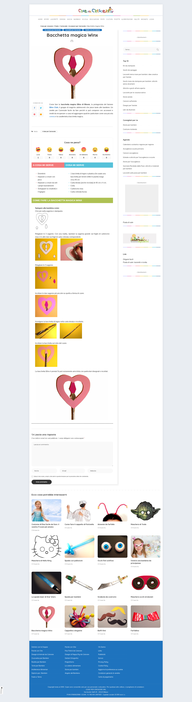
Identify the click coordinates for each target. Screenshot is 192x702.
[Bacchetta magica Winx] (46, 616)
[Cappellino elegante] (79, 616)
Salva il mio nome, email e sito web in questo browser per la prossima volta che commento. (61, 476)
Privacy (1, 691)
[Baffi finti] (112, 616)
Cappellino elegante (73, 630)
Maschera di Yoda (138, 524)
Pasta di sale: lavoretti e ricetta (135, 262)
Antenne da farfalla (106, 524)
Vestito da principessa (92, 30)
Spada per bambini (73, 597)
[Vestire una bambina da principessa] (146, 546)
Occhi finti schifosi (106, 560)
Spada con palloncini (74, 560)
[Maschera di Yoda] (146, 510)
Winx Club (53, 107)
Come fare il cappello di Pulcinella (79, 524)
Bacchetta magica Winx (42, 630)
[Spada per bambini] (79, 583)
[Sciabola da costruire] (112, 583)
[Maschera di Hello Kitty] (46, 546)
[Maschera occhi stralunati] (146, 583)
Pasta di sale (128, 222)
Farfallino (135, 630)
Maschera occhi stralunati (142, 597)
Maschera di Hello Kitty (41, 560)
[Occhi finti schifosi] (112, 546)
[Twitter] (41, 108)
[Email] (41, 114)
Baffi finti (102, 630)
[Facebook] (34, 108)
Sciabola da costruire (107, 597)
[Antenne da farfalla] (112, 510)
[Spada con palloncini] (79, 546)
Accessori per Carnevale (53, 30)
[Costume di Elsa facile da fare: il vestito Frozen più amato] (46, 510)
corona (52, 116)
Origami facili (128, 259)
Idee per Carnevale (49, 131)
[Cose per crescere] (96, 10)
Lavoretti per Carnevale (73, 30)
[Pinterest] (34, 114)
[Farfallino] (146, 616)
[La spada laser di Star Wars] (46, 583)
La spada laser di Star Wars (44, 597)
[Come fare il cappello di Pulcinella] (79, 510)
